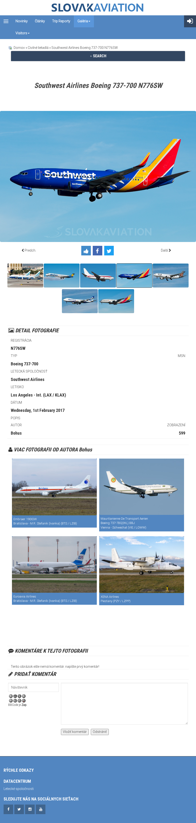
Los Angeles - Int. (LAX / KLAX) (38, 394)
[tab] (98, 56)
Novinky (22, 21)
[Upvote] (87, 251)
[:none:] (11, 700)
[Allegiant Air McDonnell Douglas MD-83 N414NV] (62, 275)
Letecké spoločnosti (19, 789)
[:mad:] (15, 700)
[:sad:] (19, 700)
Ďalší (164, 250)
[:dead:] (24, 700)
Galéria (82, 21)
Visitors (21, 33)
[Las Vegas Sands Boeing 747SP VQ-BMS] (25, 275)
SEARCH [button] (99, 56)
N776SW (18, 348)
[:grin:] (19, 696)
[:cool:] (15, 696)
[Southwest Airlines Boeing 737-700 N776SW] (134, 275)
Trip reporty (61, 21)
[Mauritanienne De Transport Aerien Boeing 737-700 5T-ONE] (141, 487)
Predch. (30, 250)
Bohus (16, 433)
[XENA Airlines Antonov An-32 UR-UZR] (141, 564)
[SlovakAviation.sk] (98, 7)
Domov (19, 48)
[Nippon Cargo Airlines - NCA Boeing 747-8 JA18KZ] (80, 301)
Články (40, 21)
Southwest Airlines (27, 379)
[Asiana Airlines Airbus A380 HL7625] (116, 301)
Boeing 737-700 (24, 363)
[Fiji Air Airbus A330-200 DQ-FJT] (170, 275)
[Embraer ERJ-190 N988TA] (54, 487)
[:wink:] (24, 696)
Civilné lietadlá (38, 48)
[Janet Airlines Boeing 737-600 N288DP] (98, 275)
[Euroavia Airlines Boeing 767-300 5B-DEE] (54, 564)
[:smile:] (11, 696)
